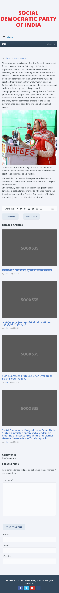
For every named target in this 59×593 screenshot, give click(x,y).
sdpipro (8, 58)
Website (7, 556)
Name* (6, 534)
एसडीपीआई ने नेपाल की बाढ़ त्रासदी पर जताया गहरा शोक (27, 270)
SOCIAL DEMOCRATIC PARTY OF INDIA (28, 19)
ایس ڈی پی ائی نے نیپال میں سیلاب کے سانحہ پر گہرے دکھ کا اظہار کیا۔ (26, 323)
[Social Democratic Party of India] (4, 44)
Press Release (20, 58)
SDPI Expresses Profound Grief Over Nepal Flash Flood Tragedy (27, 377)
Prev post (11, 216)
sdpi (6, 273)
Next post (30, 216)
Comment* (8, 480)
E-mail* (6, 545)
